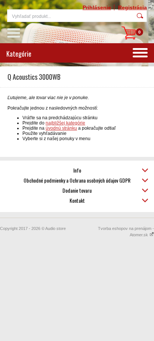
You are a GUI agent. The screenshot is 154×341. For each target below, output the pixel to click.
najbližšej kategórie (65, 123)
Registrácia (132, 7)
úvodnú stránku (61, 128)
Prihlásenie (97, 7)
